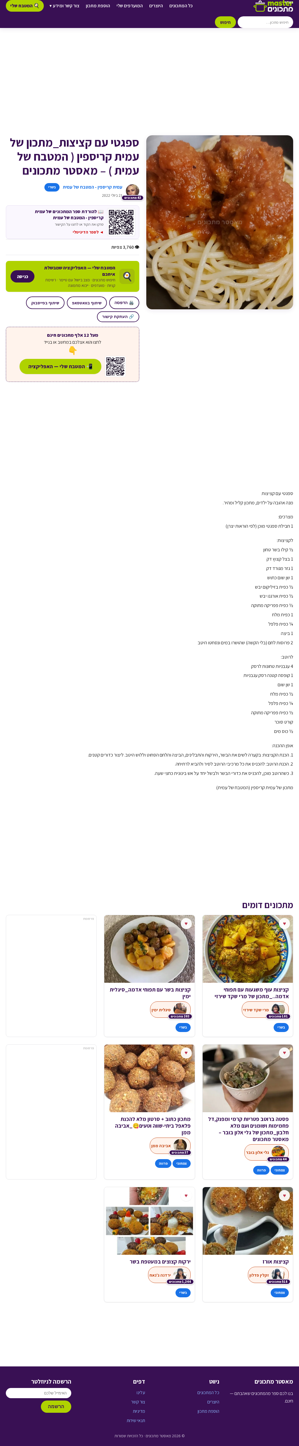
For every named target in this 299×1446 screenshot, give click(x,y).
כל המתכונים (181, 6)
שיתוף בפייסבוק (45, 303)
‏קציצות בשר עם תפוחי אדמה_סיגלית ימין (150, 993)
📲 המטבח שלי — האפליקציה (60, 366)
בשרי (52, 187)
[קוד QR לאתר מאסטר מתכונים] (115, 366)
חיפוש (225, 22)
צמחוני (279, 1170)
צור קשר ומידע (64, 6)
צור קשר (138, 1402)
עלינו (141, 1392)
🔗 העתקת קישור (118, 316)
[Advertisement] (149, 87)
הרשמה (56, 1406)
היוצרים (156, 6)
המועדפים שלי (130, 6)
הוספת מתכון (98, 6)
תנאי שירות (136, 1420)
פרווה (261, 1170)
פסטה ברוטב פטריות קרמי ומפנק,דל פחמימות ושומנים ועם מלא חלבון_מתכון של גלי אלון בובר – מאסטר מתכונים (248, 1129)
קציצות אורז (276, 1261)
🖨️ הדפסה (124, 302)
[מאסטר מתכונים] (273, 6)
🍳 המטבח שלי (24, 6)
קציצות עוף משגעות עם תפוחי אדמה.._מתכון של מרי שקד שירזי (252, 993)
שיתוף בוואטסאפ (87, 303)
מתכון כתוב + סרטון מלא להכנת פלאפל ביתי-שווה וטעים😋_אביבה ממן (152, 1126)
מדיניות (139, 1411)
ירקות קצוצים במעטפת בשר (160, 1261)
